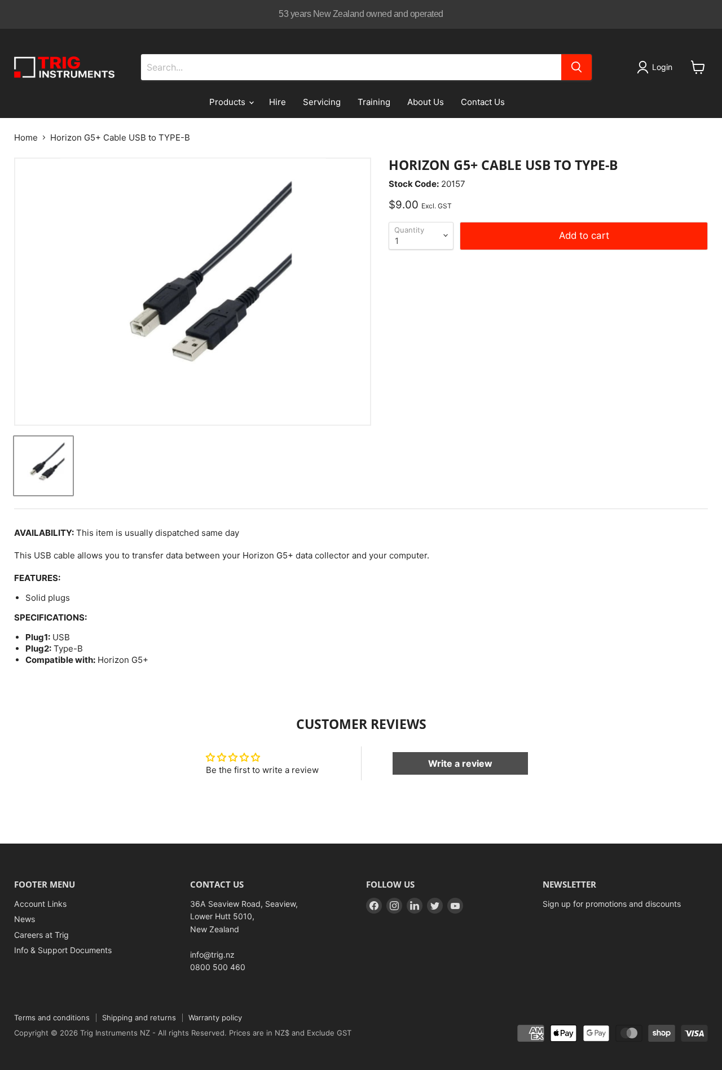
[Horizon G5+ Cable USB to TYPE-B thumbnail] (43, 465)
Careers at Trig (41, 935)
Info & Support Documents (63, 950)
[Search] (576, 67)
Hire (277, 102)
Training (374, 102)
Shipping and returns (139, 1017)
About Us (425, 102)
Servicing (322, 102)
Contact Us (483, 102)
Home (26, 137)
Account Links (40, 904)
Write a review (460, 763)
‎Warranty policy (215, 1017)
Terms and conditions (52, 1017)
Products (228, 102)
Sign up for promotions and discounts (612, 904)
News (24, 919)
